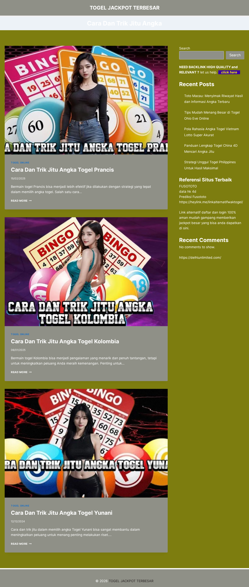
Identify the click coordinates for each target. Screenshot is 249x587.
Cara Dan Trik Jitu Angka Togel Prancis (62, 169)
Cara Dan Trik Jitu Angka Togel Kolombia (65, 341)
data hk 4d (187, 191)
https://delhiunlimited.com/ (200, 258)
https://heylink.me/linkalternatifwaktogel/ (211, 202)
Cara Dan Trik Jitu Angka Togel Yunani (61, 512)
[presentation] (86, 100)
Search (184, 48)
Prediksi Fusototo (192, 197)
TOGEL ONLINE (20, 162)
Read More (21, 200)
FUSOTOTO (188, 186)
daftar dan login (214, 212)
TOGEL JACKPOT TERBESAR (131, 581)
